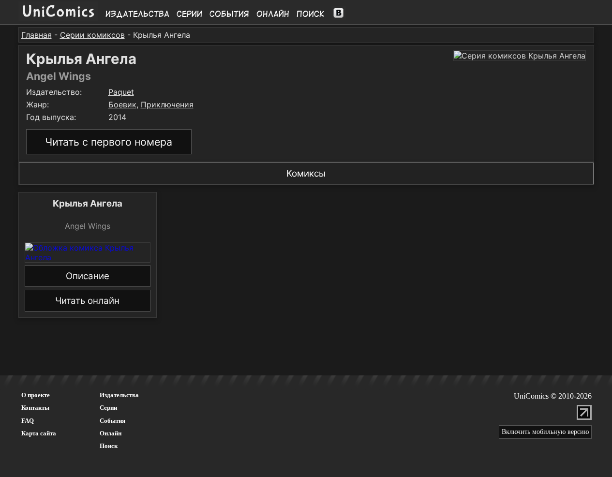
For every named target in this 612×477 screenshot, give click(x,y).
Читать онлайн (87, 300)
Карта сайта (38, 433)
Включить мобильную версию (545, 431)
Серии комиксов (92, 35)
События (229, 14)
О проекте (35, 395)
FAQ (27, 420)
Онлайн (272, 14)
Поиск (310, 14)
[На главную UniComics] (58, 18)
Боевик (122, 104)
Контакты (35, 407)
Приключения (167, 104)
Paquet (121, 92)
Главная (36, 35)
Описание (87, 276)
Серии (189, 14)
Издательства (137, 14)
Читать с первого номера (108, 141)
